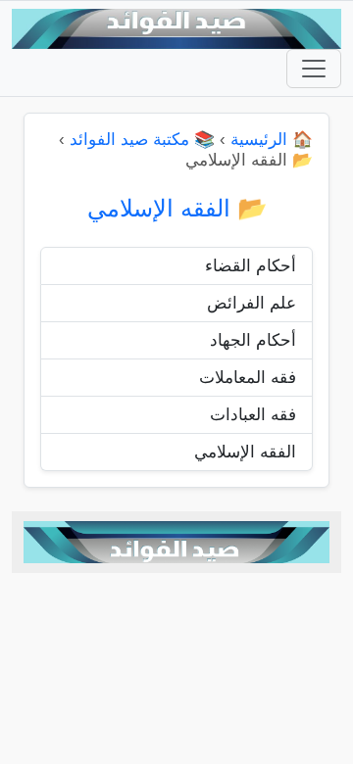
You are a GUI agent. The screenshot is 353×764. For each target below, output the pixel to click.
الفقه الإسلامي (245, 452)
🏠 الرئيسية (271, 139)
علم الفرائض (251, 303)
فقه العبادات (253, 415)
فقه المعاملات (247, 377)
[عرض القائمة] (313, 68)
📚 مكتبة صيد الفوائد (142, 139)
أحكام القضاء (250, 266)
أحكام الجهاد (253, 340)
